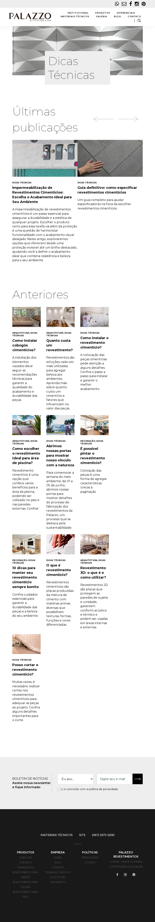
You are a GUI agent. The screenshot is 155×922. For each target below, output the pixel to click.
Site (82, 835)
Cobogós (25, 857)
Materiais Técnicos (75, 16)
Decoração (87, 441)
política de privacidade (103, 789)
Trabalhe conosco (58, 872)
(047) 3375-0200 (103, 835)
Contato (134, 16)
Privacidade (90, 857)
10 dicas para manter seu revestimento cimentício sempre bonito (25, 577)
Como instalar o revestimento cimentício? (94, 342)
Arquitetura (20, 333)
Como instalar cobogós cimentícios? (24, 345)
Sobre (58, 857)
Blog (117, 16)
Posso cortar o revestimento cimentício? (25, 669)
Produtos (102, 12)
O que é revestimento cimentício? (58, 570)
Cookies (89, 862)
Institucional (77, 12)
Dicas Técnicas (22, 182)
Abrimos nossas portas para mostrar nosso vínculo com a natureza (60, 455)
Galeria (101, 16)
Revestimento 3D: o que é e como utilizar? (93, 573)
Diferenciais (126, 12)
